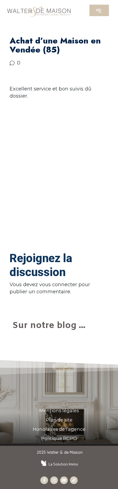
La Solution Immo (63, 464)
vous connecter (58, 285)
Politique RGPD (59, 438)
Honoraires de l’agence (59, 429)
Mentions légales (59, 410)
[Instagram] (54, 480)
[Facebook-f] (44, 480)
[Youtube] (64, 480)
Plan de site (59, 420)
